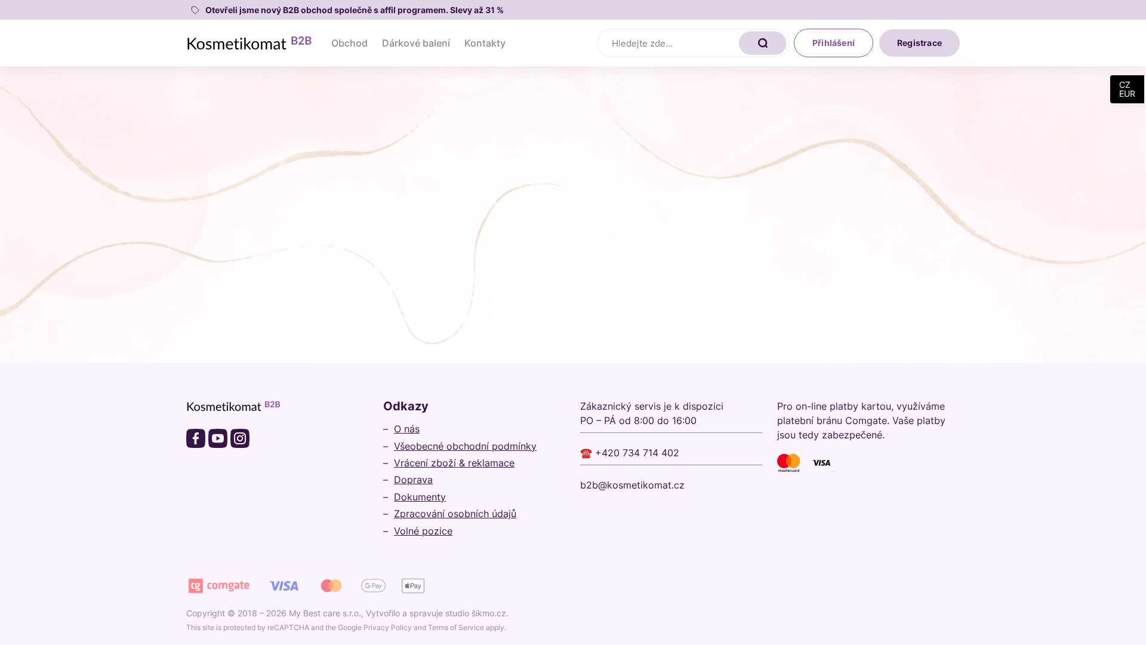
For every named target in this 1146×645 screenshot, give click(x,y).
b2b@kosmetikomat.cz (632, 485)
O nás (407, 429)
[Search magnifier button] (763, 43)
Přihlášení (833, 43)
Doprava (413, 480)
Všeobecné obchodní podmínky (465, 446)
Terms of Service (456, 627)
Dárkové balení (416, 43)
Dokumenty (420, 497)
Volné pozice (423, 531)
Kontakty (485, 43)
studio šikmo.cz (475, 613)
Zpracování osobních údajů (455, 514)
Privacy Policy (387, 627)
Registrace (919, 43)
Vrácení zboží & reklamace (454, 463)
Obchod (349, 43)
